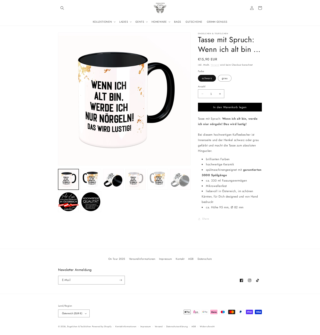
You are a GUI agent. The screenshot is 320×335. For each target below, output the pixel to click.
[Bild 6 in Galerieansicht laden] (180, 179)
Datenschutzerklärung (177, 326)
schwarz (207, 78)
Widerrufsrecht (207, 326)
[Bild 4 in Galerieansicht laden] (135, 179)
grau (225, 78)
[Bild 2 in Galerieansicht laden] (91, 179)
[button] (62, 8)
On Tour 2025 (116, 259)
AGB (191, 259)
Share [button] (205, 219)
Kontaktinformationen (125, 326)
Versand (215, 65)
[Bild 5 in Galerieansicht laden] (158, 179)
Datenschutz (205, 259)
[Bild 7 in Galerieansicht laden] (68, 202)
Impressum (165, 259)
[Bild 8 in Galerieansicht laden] (91, 202)
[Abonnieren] (120, 280)
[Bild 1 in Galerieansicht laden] (68, 179)
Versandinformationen (142, 259)
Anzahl (201, 86)
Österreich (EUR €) (72, 313)
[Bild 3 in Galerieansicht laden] (113, 179)
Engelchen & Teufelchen (79, 326)
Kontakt (180, 259)
